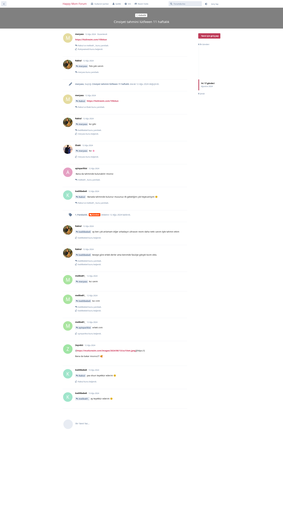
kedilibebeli (85, 231)
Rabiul (82, 101)
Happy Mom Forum (75, 3)
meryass (83, 66)
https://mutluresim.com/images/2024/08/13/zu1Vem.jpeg (106, 350)
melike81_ (84, 398)
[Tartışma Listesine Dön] (3, 3)
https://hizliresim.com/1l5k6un (91, 39)
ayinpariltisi (85, 327)
